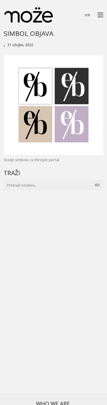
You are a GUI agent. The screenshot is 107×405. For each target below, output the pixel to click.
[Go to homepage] (29, 15)
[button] (100, 14)
